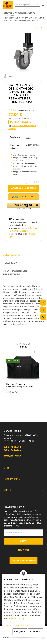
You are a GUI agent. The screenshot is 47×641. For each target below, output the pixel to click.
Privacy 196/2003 (23, 626)
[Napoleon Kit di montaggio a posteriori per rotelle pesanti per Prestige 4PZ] (23, 51)
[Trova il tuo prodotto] (38, 4)
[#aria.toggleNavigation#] (43, 5)
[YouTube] (23, 550)
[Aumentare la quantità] (36, 182)
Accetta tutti (35, 631)
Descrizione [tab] (11, 255)
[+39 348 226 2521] (42, 317)
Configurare (19, 631)
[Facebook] (19, 550)
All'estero (21, 225)
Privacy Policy (17, 618)
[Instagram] (26, 550)
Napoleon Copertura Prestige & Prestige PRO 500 (19, 385)
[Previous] (34, 352)
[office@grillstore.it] (42, 302)
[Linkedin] (28, 550)
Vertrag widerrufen (23, 560)
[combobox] (20, 637)
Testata (8, 626)
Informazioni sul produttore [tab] (15, 272)
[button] (23, 110)
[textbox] (20, 637)
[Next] (40, 352)
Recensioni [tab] (10, 263)
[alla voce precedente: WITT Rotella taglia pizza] (36, 27)
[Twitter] (21, 550)
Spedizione (25, 118)
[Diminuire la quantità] (25, 182)
